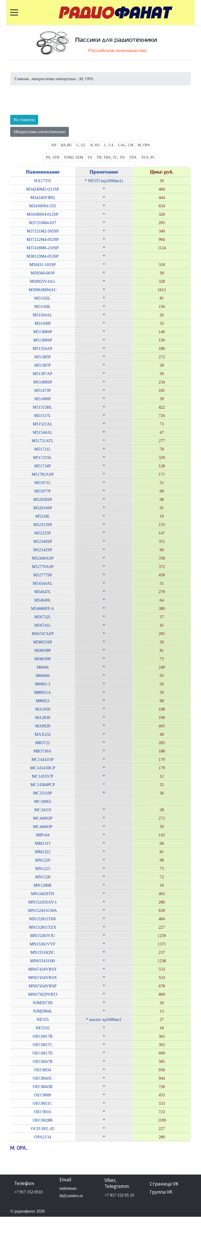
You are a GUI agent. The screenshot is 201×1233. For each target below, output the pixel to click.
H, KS (95, 145)
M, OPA (144, 145)
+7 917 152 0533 (28, 1192)
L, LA (109, 145)
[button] (20, 42)
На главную (24, 119)
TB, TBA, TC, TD (111, 157)
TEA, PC (148, 157)
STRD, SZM (73, 157)
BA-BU (66, 145)
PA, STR (52, 157)
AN (53, 145)
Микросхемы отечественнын (39, 131)
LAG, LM (125, 145)
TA (89, 157)
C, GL (81, 145)
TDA (133, 157)
